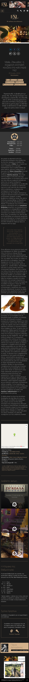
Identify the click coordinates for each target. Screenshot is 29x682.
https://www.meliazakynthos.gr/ (18, 457)
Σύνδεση (11, 634)
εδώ (21, 680)
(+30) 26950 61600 (14, 451)
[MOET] (14, 658)
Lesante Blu (14, 80)
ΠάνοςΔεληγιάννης (17, 646)
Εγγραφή (17, 634)
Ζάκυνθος (20, 80)
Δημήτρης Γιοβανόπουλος (20, 84)
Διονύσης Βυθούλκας (8, 84)
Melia (8, 80)
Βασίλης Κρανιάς (20, 82)
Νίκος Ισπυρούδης (10, 82)
